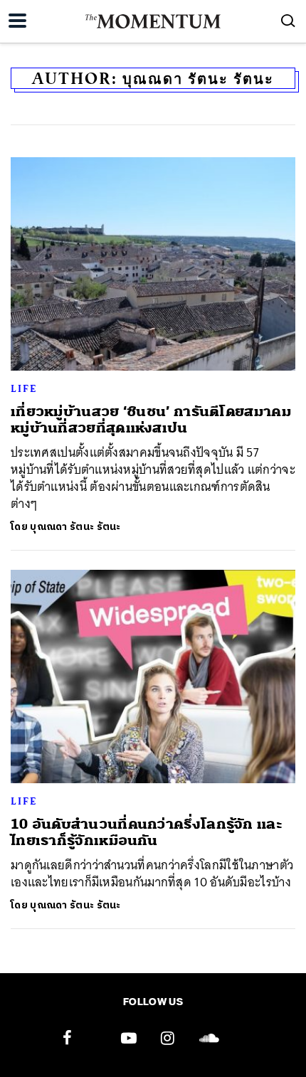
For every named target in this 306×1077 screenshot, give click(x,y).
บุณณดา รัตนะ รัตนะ (75, 527)
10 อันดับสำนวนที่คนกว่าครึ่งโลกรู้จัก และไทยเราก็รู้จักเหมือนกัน (147, 832)
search (288, 20)
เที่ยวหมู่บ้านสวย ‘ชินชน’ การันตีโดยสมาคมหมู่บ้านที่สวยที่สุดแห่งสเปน (151, 420)
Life (24, 388)
